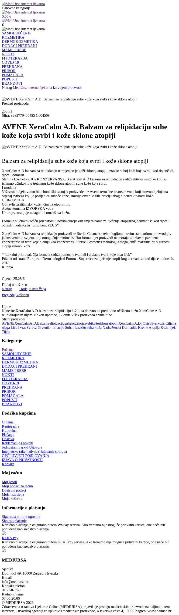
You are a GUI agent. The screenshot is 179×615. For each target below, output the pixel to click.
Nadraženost (112, 327)
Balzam (42, 323)
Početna (8, 350)
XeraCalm (22, 323)
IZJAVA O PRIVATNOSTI (22, 460)
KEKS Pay (10, 538)
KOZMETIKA (13, 37)
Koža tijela (168, 327)
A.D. (33, 323)
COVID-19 (10, 62)
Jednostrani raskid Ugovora (22, 447)
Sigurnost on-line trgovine (21, 517)
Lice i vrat (18, 327)
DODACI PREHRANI (19, 46)
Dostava (8, 439)
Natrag (7, 88)
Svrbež (32, 327)
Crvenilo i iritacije (51, 327)
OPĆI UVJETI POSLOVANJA (25, 456)
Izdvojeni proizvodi (67, 88)
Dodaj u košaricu (14, 285)
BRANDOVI (12, 83)
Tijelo (6, 332)
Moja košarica (12, 499)
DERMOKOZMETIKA (20, 41)
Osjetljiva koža (154, 323)
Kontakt (8, 464)
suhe (68, 323)
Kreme (143, 327)
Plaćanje (8, 435)
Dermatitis (129, 327)
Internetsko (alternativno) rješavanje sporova (34, 451)
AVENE (8, 323)
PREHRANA (12, 67)
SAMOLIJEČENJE (16, 33)
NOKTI (8, 54)
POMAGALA (13, 75)
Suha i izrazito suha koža (83, 327)
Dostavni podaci (14, 490)
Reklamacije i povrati (17, 443)
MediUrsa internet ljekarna (32, 88)
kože (74, 323)
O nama (8, 422)
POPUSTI (9, 79)
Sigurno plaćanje (14, 521)
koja (81, 323)
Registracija (10, 426)
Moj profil (9, 482)
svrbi (88, 323)
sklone (103, 323)
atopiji (112, 323)
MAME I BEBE (14, 50)
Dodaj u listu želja (32, 289)
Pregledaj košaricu (15, 295)
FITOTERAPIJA (15, 58)
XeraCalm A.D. (130, 323)
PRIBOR (9, 71)
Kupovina (9, 430)
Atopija (154, 327)
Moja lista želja (13, 494)
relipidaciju (56, 323)
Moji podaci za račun (17, 486)
